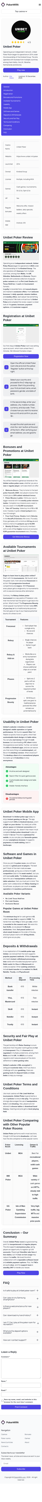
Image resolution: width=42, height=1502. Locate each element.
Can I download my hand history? (17, 1315)
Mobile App (8, 108)
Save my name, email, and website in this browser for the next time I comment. (20, 1400)
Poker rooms (5, 1438)
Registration (8, 94)
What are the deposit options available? (15, 1332)
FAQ (5, 132)
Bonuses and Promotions (13, 97)
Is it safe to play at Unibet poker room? (19, 1290)
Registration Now (21, 356)
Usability (7, 104)
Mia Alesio (11, 77)
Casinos (4, 1434)
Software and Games (11, 111)
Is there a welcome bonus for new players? (17, 1307)
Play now (21, 70)
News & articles (7, 1442)
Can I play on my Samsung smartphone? (14, 1298)
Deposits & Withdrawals (12, 115)
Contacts (4, 1446)
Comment (5, 1357)
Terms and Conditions (12, 122)
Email (4, 1390)
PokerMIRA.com (20, 1477)
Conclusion (8, 129)
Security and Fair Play (11, 118)
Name (4, 1381)
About (27, 1442)
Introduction (8, 90)
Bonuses (28, 1434)
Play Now (21, 1273)
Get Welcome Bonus (21, 537)
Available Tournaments (12, 101)
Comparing (8, 125)
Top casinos (20, 11)
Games (27, 1438)
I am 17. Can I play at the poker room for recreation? (19, 1323)
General (6, 87)
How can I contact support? (14, 1340)
